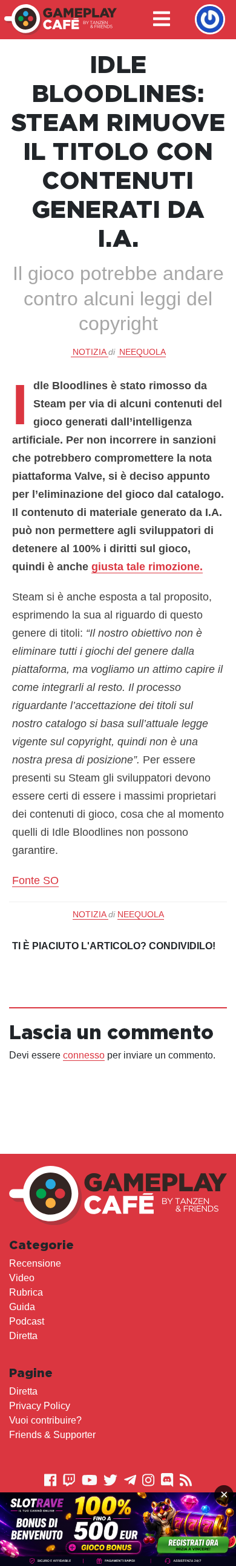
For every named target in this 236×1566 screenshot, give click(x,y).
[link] (118, 1529)
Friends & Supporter (52, 1435)
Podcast (26, 1321)
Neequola (142, 352)
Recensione (35, 1263)
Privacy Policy (39, 1406)
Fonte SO (35, 880)
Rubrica (26, 1292)
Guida (22, 1307)
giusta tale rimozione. (147, 567)
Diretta (23, 1336)
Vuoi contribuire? (45, 1420)
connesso (84, 1055)
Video (21, 1278)
